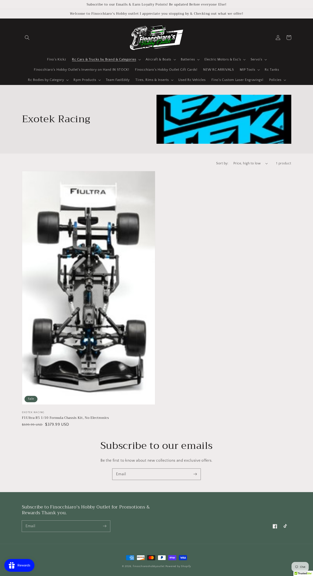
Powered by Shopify (178, 566)
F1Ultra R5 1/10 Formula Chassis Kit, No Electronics (65, 418)
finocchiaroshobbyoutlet (149, 566)
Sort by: (222, 163)
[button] (27, 37)
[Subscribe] (195, 474)
